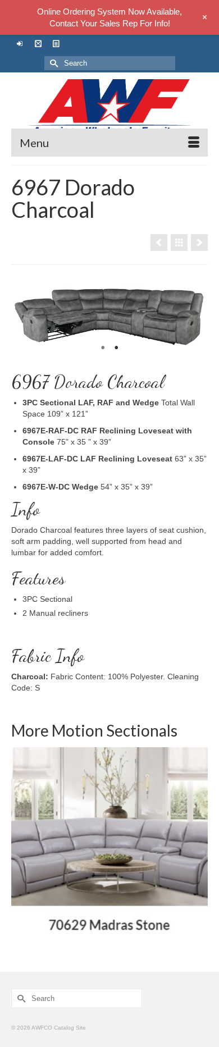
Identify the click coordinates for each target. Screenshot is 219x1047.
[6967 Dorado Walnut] (199, 242)
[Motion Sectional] (179, 242)
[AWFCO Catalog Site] (109, 107)
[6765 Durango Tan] (158, 242)
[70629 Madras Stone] (109, 845)
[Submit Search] (52, 63)
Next (194, 315)
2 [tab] (116, 348)
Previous (24, 315)
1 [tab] (102, 348)
